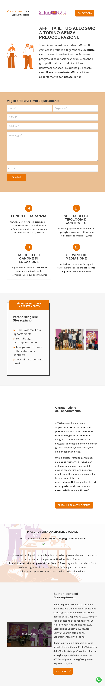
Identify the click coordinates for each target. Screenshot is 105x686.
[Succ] (92, 339)
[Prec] (61, 339)
